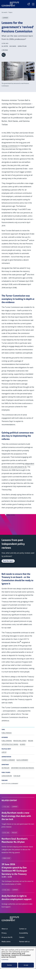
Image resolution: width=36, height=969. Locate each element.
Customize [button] (4, 959)
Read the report (8, 561)
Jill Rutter (5, 46)
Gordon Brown (7, 776)
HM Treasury (6, 768)
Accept (26, 965)
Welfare (30, 740)
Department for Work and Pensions (22, 768)
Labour (4, 752)
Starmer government (8, 760)
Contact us (22, 929)
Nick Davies (13, 46)
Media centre (6, 941)
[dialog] (18, 958)
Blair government (22, 760)
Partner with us (24, 941)
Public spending (7, 740)
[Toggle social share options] (4, 55)
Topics (10, 12)
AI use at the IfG (7, 937)
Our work (4, 12)
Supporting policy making (10, 744)
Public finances (7, 733)
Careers (21, 937)
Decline (9, 965)
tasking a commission (10, 146)
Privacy (4, 933)
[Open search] (29, 4)
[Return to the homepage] (10, 2)
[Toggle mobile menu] (33, 4)
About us (5, 929)
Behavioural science (19, 740)
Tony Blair (16, 776)
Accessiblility (23, 933)
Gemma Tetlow (22, 46)
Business (22, 744)
